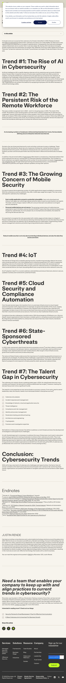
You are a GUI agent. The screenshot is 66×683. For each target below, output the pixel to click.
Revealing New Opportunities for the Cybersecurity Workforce (26, 515)
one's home (27, 157)
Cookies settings (26, 22)
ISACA (30, 554)
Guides (25, 661)
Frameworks (17, 648)
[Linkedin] (55, 677)
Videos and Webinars (26, 656)
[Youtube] (63, 677)
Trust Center (38, 660)
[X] (59, 677)
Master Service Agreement (29, 677)
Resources (28, 643)
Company (38, 643)
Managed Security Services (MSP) (5, 651)
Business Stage (15, 653)
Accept (40, 22)
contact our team (20, 604)
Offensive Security (5, 658)
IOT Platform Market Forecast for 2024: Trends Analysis (28, 505)
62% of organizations (11, 42)
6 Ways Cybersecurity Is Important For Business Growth (23, 617)
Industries (16, 657)
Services (6, 643)
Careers (36, 663)
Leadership (37, 656)
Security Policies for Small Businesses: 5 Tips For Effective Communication (29, 614)
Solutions (17, 643)
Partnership (37, 652)
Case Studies (27, 648)
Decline (54, 22)
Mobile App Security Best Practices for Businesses (27, 502)
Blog (24, 652)
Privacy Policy (19, 677)
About (36, 648)
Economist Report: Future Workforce (22, 495)
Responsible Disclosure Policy (41, 677)
